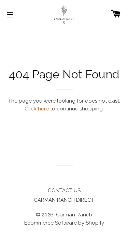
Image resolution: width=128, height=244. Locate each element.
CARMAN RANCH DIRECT (64, 200)
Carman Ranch (74, 215)
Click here (37, 109)
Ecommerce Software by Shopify (64, 223)
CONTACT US (64, 190)
